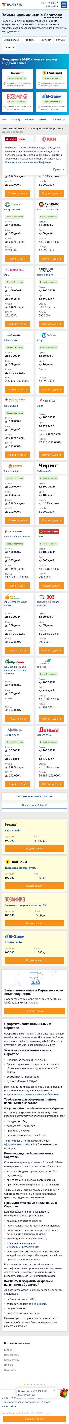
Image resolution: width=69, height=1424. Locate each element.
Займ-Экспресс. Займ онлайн (15, 603)
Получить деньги (17, 193)
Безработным (11, 1360)
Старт (40, 340)
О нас (5, 1397)
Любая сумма (11, 39)
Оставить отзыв (35, 1011)
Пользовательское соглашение (20, 1402)
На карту (15, 119)
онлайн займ (40, 1303)
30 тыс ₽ (46, 39)
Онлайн (29, 119)
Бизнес (8, 1349)
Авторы (46, 1402)
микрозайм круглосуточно (22, 1246)
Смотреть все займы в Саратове (34, 796)
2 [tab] (27, 1384)
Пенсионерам (11, 1354)
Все (4, 119)
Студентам (10, 1370)
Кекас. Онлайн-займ (48, 209)
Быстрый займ (12, 209)
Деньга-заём (44, 734)
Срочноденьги (45, 274)
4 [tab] (34, 1384)
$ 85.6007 (51, 3)
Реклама (16, 1397)
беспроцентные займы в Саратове (38, 1094)
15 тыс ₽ (30, 39)
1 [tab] (24, 1384)
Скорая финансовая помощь (48, 603)
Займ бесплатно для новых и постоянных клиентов (15, 670)
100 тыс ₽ (9, 47)
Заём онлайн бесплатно (17, 536)
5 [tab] (38, 1384)
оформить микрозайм (17, 1144)
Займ (6, 274)
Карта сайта (9, 1406)
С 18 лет (8, 1365)
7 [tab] (44, 1384)
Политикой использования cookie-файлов (28, 162)
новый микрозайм (28, 1255)
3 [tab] (31, 1384)
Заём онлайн (11, 340)
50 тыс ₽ (60, 39)
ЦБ (43, 3)
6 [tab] (41, 1384)
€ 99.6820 (51, 6)
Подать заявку (34, 1419)
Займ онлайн (11, 405)
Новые (42, 119)
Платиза (42, 666)
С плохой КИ (58, 119)
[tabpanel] (32, 1357)
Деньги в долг (11, 734)
